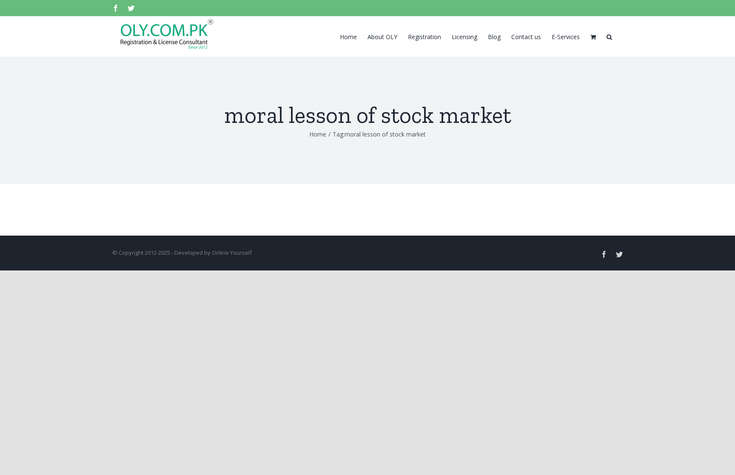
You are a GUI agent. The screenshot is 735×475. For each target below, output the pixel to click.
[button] (609, 36)
